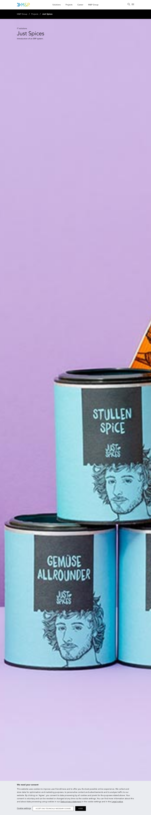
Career (80, 4)
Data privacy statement (71, 801)
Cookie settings (24, 808)
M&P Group (93, 4)
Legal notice (117, 801)
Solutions (56, 4)
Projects (69, 4)
